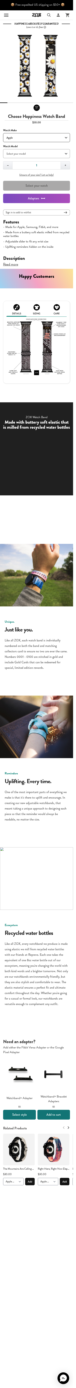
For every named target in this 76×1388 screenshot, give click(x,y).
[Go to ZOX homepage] (36, 15)
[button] (63, 1378)
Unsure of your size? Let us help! (36, 175)
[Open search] (49, 15)
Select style (19, 1114)
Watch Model (10, 146)
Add (30, 1182)
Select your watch (37, 185)
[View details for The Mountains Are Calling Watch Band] (19, 1149)
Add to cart (53, 1114)
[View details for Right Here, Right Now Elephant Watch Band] (53, 1149)
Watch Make (10, 130)
